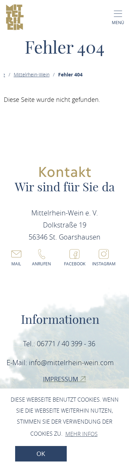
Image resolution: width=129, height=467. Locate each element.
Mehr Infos (81, 434)
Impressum (61, 379)
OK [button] (40, 454)
